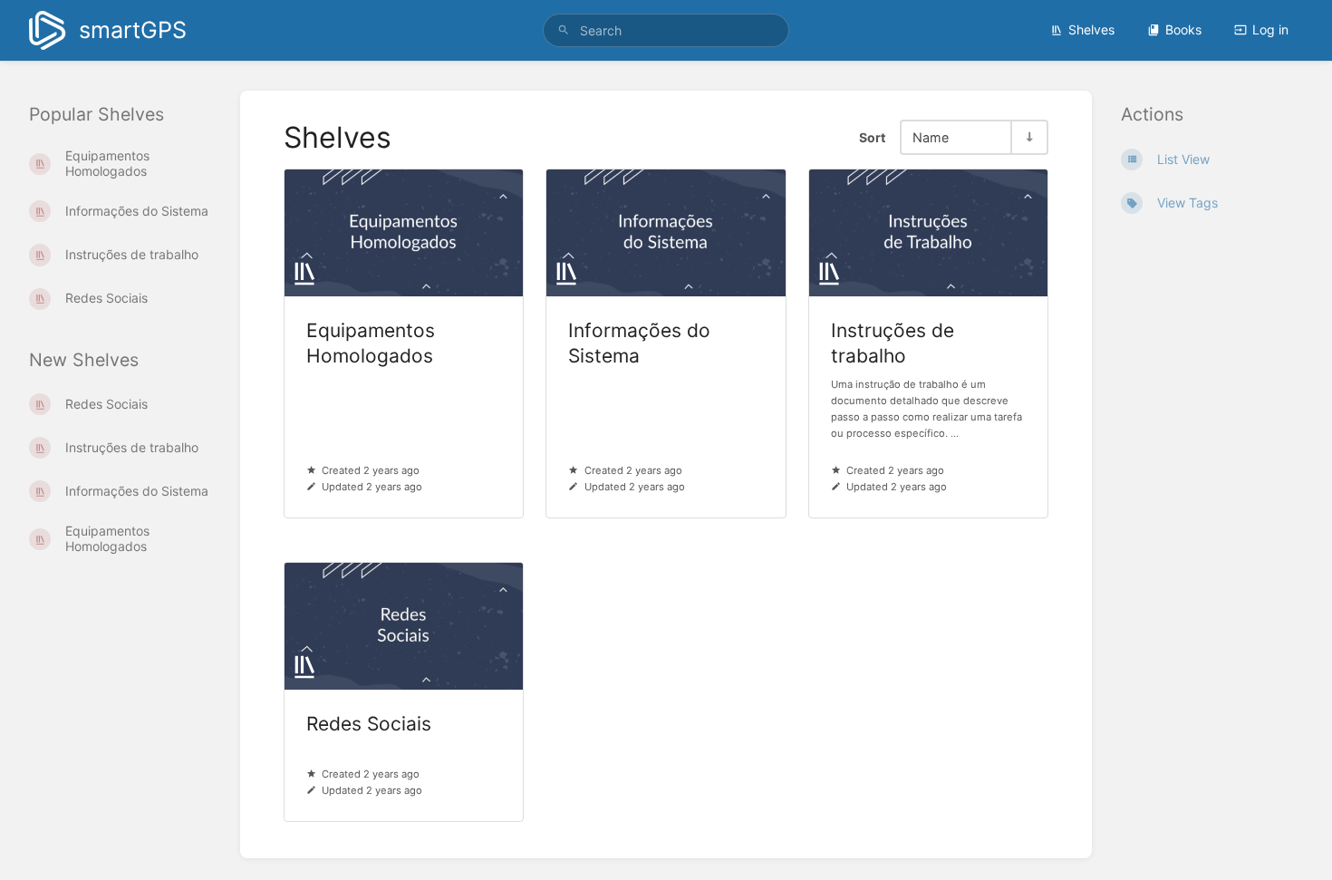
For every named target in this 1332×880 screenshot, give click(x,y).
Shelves (1091, 29)
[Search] (563, 30)
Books (1183, 29)
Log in (1270, 29)
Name (930, 137)
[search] (666, 30)
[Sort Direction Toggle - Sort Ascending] (1028, 137)
